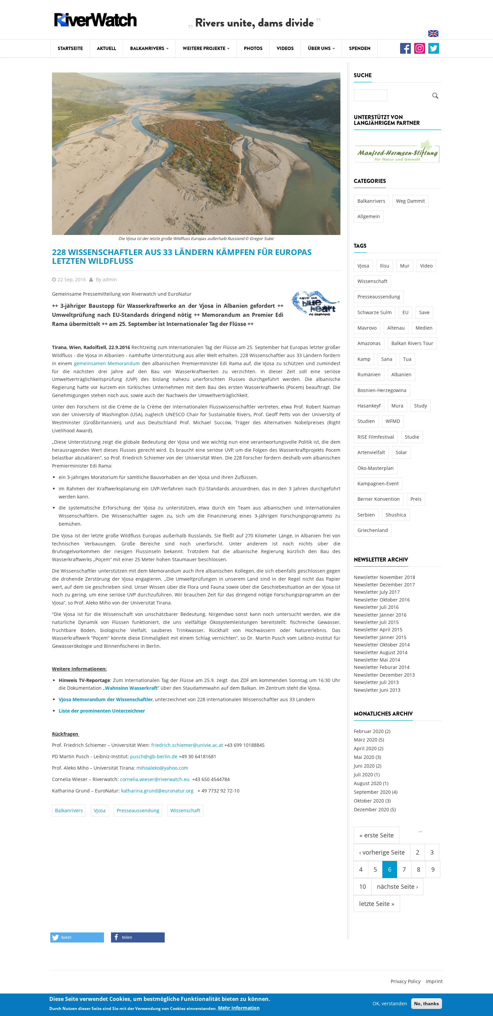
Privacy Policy (406, 981)
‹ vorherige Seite (382, 852)
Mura (397, 405)
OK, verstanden (390, 1003)
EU (405, 312)
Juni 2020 (364, 766)
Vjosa (100, 810)
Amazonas (369, 343)
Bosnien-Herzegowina (382, 390)
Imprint (434, 981)
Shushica (396, 515)
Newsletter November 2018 (384, 577)
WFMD (393, 421)
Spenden (360, 48)
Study (420, 405)
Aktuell (106, 48)
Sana (386, 359)
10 (362, 886)
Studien (366, 421)
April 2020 (365, 748)
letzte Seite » (376, 904)
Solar (401, 452)
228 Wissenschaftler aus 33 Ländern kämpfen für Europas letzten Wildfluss (182, 256)
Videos (285, 48)
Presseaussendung (138, 810)
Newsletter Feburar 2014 (381, 667)
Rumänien (369, 374)
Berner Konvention (379, 499)
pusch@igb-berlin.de (153, 756)
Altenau (396, 328)
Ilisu (384, 265)
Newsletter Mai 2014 (377, 660)
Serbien (366, 515)
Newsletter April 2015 (378, 629)
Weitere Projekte (204, 48)
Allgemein (369, 216)
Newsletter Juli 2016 (376, 607)
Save (424, 312)
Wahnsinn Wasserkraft (131, 688)
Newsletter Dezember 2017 (384, 584)
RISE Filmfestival (376, 437)
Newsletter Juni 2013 (377, 690)
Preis (416, 499)
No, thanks (426, 1003)
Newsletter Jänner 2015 (380, 637)
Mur (404, 265)
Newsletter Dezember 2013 (384, 675)
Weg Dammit (410, 201)
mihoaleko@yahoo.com (162, 768)
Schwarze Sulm (375, 312)
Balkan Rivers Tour (412, 343)
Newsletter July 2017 (377, 592)
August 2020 (368, 783)
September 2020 (372, 792)
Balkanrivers (147, 48)
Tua (407, 359)
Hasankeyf (369, 405)
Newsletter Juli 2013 (376, 682)
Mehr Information (239, 1008)
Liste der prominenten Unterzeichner (102, 711)
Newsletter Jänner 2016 (380, 615)
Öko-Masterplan (376, 468)
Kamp (364, 359)
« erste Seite (377, 835)
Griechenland (373, 530)
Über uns (320, 48)
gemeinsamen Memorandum (107, 363)
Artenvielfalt (371, 452)
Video (426, 265)
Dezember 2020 (371, 809)
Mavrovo (367, 328)
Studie (412, 437)
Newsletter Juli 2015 (376, 622)
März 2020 (365, 739)
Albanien (401, 374)
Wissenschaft (185, 810)
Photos (253, 48)
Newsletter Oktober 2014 (382, 644)
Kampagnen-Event (378, 483)
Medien (424, 328)
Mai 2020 (364, 757)
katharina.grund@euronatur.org (157, 790)
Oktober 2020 (369, 800)
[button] (77, 937)
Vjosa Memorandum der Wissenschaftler (106, 699)
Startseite (70, 48)
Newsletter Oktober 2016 (382, 599)
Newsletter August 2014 (380, 652)
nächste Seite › (397, 886)
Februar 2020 (369, 731)
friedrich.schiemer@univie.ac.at (187, 745)
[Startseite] (95, 19)
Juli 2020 (363, 774)
